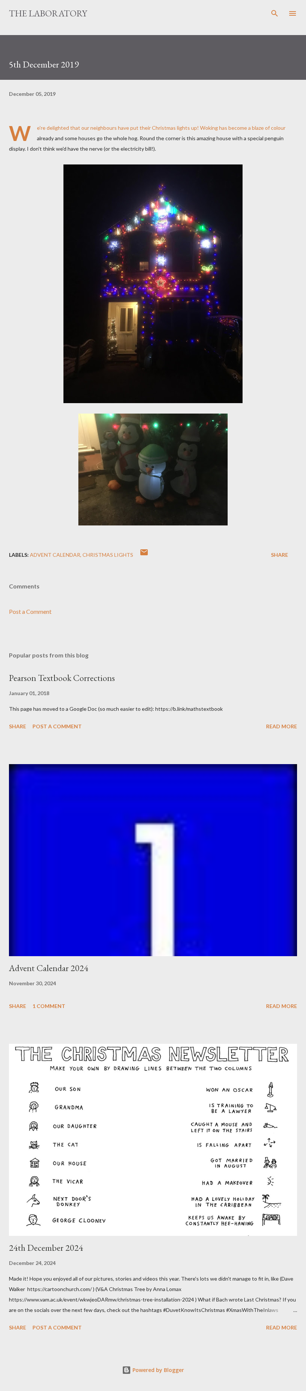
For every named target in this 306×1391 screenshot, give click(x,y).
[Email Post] (144, 555)
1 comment (48, 1006)
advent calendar (55, 555)
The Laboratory (48, 13)
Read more (281, 726)
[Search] (274, 13)
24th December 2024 (46, 1247)
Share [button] (279, 555)
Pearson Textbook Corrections (62, 678)
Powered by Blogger (157, 1369)
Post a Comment (30, 611)
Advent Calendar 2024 (48, 968)
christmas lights (107, 555)
